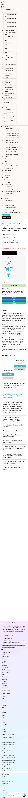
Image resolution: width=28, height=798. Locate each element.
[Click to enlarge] (4, 220)
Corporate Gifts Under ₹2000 (10, 27)
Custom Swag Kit (9, 97)
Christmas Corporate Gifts (10, 51)
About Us (6, 100)
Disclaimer (4, 658)
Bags (6, 59)
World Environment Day (10, 43)
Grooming (10, 291)
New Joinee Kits (9, 70)
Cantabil (4, 703)
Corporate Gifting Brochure (8, 90)
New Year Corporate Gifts (10, 33)
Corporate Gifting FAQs (6, 653)
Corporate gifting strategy (8, 112)
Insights (6, 102)
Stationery (7, 73)
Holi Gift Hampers (10, 36)
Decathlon (4, 705)
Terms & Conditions (4, 662)
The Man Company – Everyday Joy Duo (10, 370)
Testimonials (5, 667)
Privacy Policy (5, 656)
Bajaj (3, 698)
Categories (7, 9)
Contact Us (4, 665)
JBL (3, 707)
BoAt (3, 700)
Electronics (7, 75)
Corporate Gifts (8, 87)
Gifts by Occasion (9, 30)
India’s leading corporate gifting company (16, 626)
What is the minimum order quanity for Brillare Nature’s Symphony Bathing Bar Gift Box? (12, 419)
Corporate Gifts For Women (10, 39)
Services (6, 80)
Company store (8, 84)
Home (3, 223)
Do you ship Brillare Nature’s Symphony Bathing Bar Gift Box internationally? (12, 455)
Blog (6, 107)
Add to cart (14, 285)
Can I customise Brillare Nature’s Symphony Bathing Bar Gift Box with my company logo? (13, 395)
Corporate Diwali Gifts (9, 47)
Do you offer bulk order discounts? (14, 431)
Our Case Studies (6, 669)
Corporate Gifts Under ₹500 (10, 19)
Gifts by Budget (8, 12)
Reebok (4, 712)
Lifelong (4, 710)
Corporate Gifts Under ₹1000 (10, 23)
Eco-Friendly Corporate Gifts (10, 65)
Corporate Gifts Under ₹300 (8, 742)
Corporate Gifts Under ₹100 (8, 740)
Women (14, 291)
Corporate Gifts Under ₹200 (10, 15)
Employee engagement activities (10, 120)
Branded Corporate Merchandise (9, 94)
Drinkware (7, 62)
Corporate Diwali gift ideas (9, 116)
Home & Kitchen (9, 68)
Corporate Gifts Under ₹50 (8, 737)
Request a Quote (8, 374)
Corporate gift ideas (9, 109)
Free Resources (9, 105)
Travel (6, 77)
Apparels (7, 55)
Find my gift (7, 82)
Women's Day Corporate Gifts (12, 223)
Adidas (3, 696)
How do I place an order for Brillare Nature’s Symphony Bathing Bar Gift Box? (14, 448)
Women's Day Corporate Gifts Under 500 (11, 225)
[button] (9, 125)
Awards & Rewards (9, 57)
